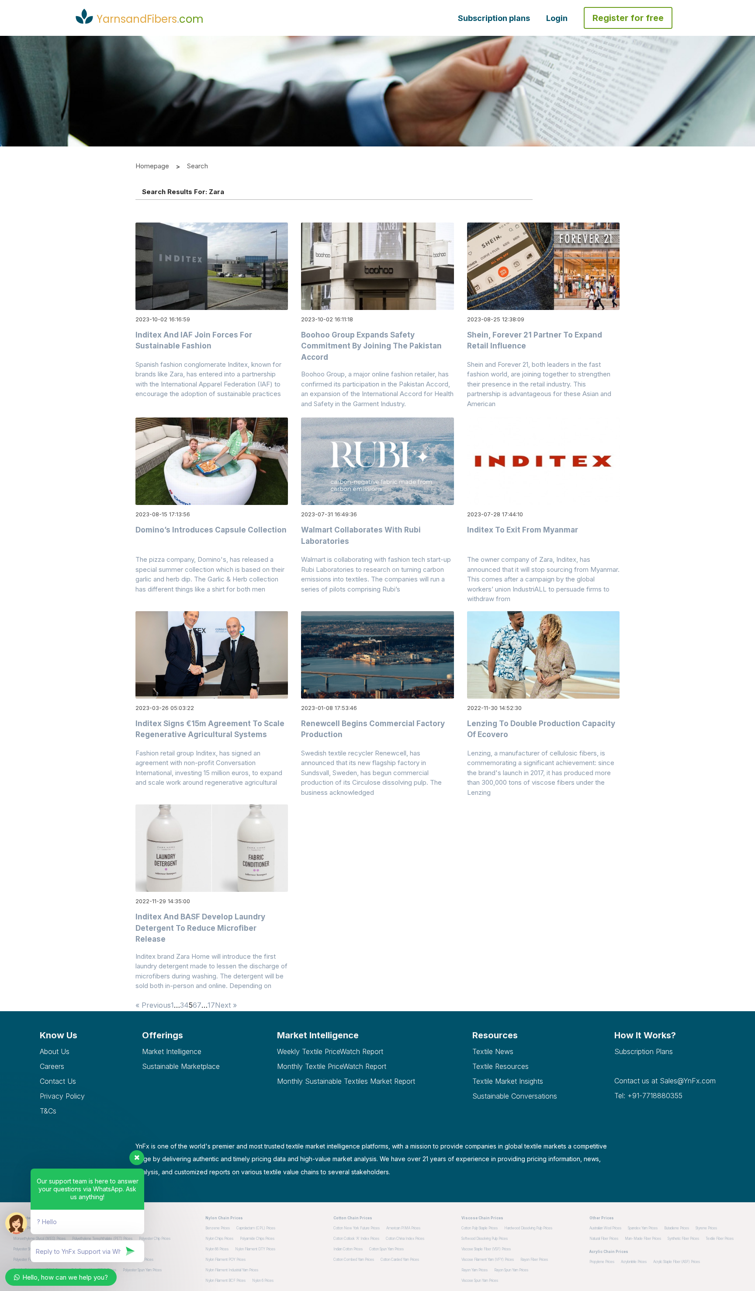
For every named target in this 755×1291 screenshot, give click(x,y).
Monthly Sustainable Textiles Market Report (346, 1081)
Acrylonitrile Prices (634, 1262)
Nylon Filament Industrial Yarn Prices (231, 1270)
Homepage (152, 166)
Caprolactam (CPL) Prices (255, 1228)
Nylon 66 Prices (217, 1249)
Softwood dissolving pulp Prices (484, 1238)
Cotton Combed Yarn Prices (353, 1259)
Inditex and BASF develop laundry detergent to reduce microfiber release (200, 927)
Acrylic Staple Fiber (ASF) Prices (676, 1262)
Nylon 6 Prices (263, 1280)
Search (197, 166)
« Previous (153, 1005)
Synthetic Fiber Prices (683, 1238)
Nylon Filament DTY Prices (255, 1249)
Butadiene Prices (676, 1228)
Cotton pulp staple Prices (479, 1228)
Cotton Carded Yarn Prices (400, 1259)
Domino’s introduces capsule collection (211, 529)
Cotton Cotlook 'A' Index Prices (356, 1238)
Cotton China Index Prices (405, 1238)
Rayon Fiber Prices (534, 1259)
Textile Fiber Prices (720, 1238)
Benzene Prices (217, 1228)
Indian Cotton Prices (348, 1249)
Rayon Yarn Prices (474, 1270)
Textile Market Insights (507, 1081)
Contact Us (58, 1081)
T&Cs (48, 1111)
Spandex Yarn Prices (643, 1228)
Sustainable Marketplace (181, 1066)
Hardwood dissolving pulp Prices (528, 1228)
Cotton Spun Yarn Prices (386, 1249)
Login (557, 18)
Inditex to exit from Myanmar (522, 529)
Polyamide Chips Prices (257, 1238)
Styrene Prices (706, 1228)
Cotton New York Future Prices (356, 1228)
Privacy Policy (62, 1096)
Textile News (492, 1051)
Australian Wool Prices (605, 1228)
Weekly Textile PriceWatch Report (330, 1051)
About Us (54, 1051)
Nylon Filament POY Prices (225, 1259)
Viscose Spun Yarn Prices (479, 1280)
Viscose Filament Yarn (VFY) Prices (487, 1259)
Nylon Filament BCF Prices (225, 1280)
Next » (226, 1005)
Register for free (628, 18)
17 (211, 1005)
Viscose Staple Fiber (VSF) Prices (486, 1249)
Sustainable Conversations (514, 1096)
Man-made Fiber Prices (643, 1238)
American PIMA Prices (403, 1228)
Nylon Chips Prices (219, 1238)
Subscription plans (494, 18)
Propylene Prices (601, 1262)
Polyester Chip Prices (154, 1238)
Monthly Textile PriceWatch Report (331, 1066)
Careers (52, 1066)
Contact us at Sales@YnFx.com (665, 1080)
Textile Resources (500, 1066)
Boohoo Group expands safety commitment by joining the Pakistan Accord (371, 346)
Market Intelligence (171, 1051)
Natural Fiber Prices (603, 1238)
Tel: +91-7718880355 (648, 1095)
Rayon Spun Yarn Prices (511, 1270)
